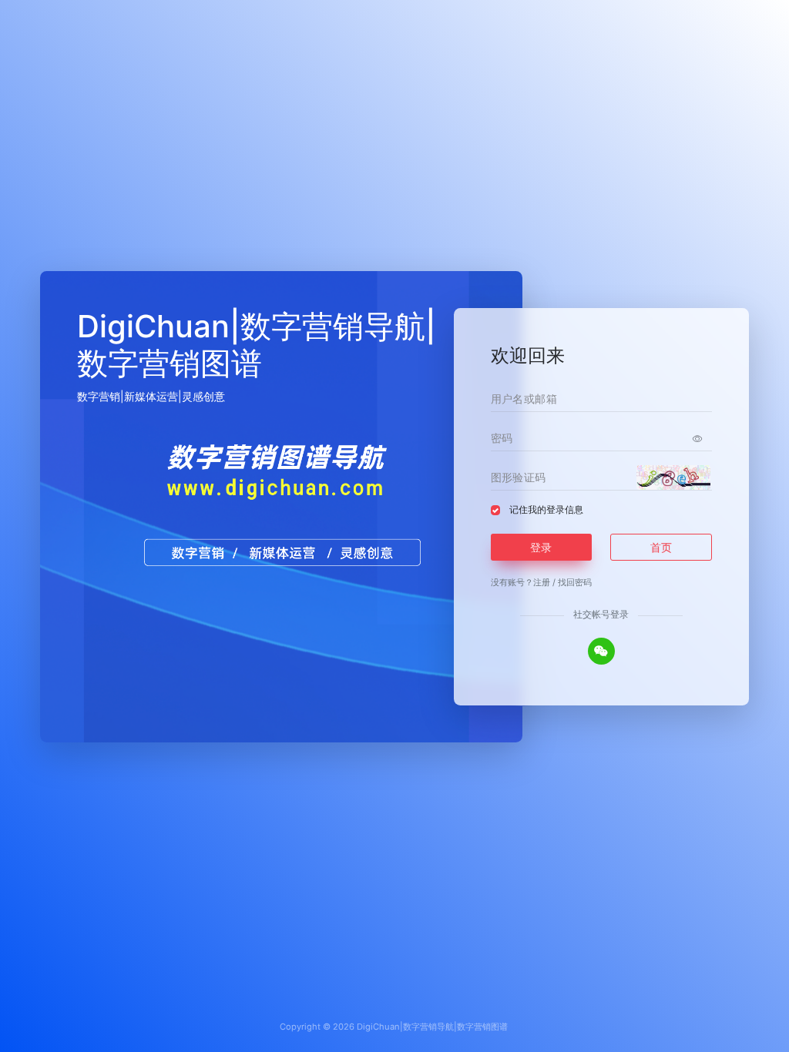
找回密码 (575, 582)
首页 (661, 547)
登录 (541, 547)
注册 (541, 582)
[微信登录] (601, 651)
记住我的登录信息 (546, 509)
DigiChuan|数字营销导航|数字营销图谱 (432, 1026)
